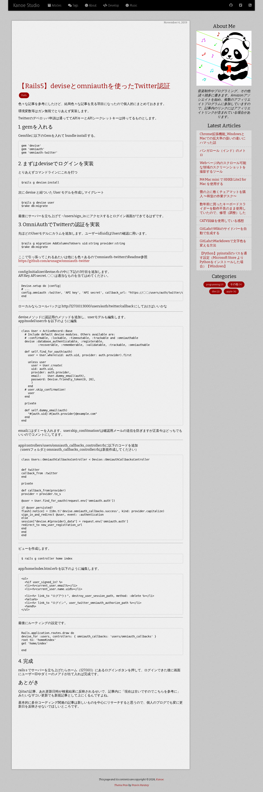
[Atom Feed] (250, 5)
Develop (113, 5)
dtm (215, 291)
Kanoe (160, 779)
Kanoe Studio (26, 5)
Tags (75, 5)
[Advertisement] (100, 53)
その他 (236, 284)
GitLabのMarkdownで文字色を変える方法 (223, 243)
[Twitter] (240, 5)
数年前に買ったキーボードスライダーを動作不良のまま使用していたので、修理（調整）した (223, 208)
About (92, 5)
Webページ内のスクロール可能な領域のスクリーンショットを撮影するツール (223, 167)
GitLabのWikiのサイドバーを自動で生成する (223, 231)
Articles (56, 5)
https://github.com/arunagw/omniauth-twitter (54, 261)
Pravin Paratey (140, 785)
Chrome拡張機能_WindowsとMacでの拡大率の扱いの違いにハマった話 (223, 138)
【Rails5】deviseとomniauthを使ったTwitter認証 (94, 86)
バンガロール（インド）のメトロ (223, 153)
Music (133, 5)
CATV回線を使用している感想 (222, 221)
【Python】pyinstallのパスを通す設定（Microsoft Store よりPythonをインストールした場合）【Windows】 (223, 259)
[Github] (231, 5)
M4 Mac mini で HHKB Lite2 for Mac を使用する (223, 182)
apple (231, 291)
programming (214, 284)
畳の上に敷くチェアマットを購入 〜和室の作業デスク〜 (223, 194)
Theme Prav (121, 785)
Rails (24, 95)
